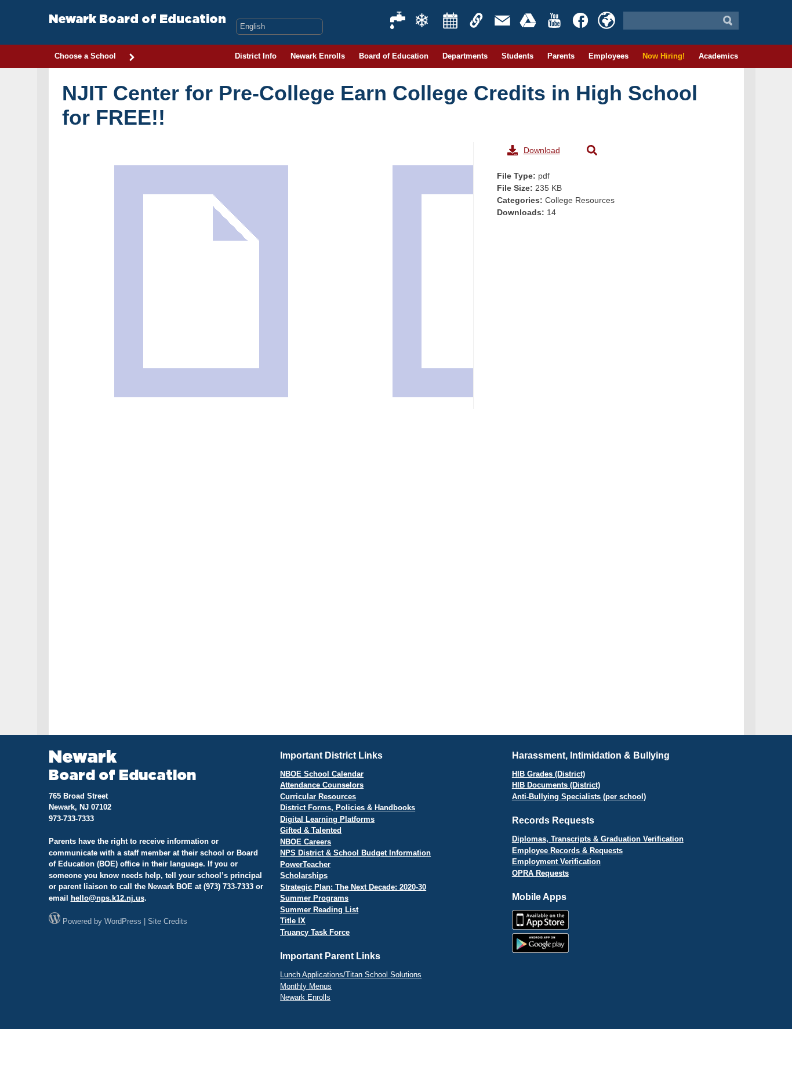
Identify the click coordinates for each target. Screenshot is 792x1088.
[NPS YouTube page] (555, 20)
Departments (465, 56)
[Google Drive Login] (528, 20)
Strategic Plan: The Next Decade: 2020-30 (353, 887)
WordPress (122, 921)
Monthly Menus (306, 986)
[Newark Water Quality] (398, 20)
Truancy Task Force (315, 932)
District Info (256, 56)
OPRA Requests (540, 873)
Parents (561, 56)
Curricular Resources (318, 796)
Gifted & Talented (310, 830)
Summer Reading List (319, 909)
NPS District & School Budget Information (355, 852)
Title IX (293, 920)
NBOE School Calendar (322, 774)
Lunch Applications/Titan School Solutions (351, 974)
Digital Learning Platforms (327, 819)
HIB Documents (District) (556, 785)
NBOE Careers (305, 841)
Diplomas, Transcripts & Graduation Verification (598, 839)
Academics (718, 56)
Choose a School (85, 56)
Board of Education (393, 56)
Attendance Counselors (322, 785)
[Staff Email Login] (502, 20)
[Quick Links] (476, 20)
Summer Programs (314, 898)
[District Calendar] (450, 20)
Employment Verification (556, 861)
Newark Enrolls (317, 56)
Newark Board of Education (137, 19)
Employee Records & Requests (567, 850)
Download (542, 150)
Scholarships (304, 875)
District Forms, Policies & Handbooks (347, 807)
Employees (608, 56)
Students (517, 56)
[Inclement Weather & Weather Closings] (424, 20)
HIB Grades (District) (548, 774)
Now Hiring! (663, 56)
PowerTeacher (305, 864)
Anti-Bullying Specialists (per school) (579, 796)
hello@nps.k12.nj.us (107, 898)
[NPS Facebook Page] (581, 20)
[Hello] (606, 20)
